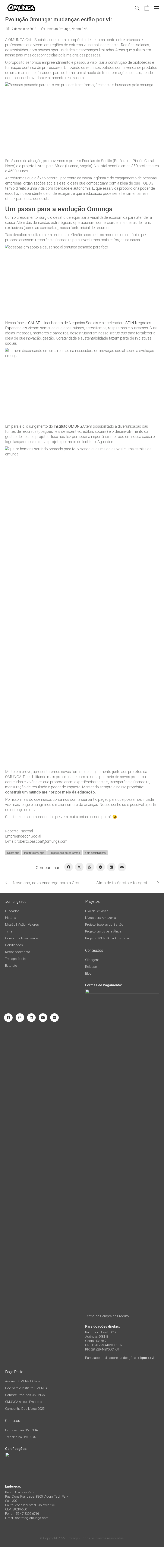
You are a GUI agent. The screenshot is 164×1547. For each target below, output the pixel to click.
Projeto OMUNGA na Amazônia (107, 938)
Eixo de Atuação (96, 911)
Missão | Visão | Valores (22, 924)
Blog (88, 973)
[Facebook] (68, 867)
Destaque (13, 852)
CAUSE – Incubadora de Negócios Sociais (63, 323)
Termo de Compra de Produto (107, 1316)
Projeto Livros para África (103, 931)
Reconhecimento (17, 952)
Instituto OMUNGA (69, 426)
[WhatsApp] (90, 867)
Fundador (12, 911)
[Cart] (147, 8)
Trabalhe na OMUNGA (20, 1437)
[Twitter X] (79, 867)
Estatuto (11, 966)
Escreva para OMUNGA (21, 1430)
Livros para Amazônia (100, 918)
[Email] (122, 867)
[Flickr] (54, 1017)
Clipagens (92, 960)
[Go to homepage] (21, 8)
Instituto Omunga (58, 29)
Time (8, 931)
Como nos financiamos (21, 938)
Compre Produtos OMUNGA (25, 1395)
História (10, 918)
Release (91, 967)
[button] (156, 8)
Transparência (15, 959)
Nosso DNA (80, 29)
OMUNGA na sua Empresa (23, 1402)
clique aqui (146, 1358)
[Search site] (137, 9)
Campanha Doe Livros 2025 (24, 1409)
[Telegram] (100, 867)
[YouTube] (43, 1017)
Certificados (14, 945)
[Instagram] (20, 1017)
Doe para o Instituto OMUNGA (26, 1388)
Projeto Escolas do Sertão (65, 852)
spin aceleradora (95, 852)
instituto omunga (34, 852)
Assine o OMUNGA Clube (23, 1381)
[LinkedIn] (111, 867)
